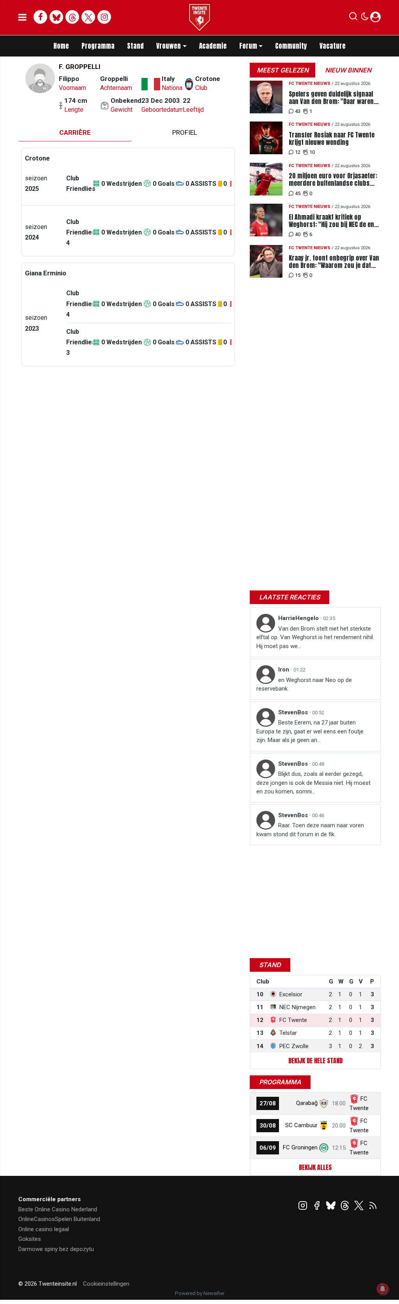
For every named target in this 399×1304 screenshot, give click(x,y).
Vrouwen (168, 46)
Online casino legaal (43, 1229)
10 (312, 152)
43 (297, 111)
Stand (135, 46)
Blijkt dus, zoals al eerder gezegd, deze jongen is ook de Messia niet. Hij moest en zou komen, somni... (313, 782)
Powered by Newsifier (199, 1293)
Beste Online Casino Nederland (57, 1209)
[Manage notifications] (382, 1289)
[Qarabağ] (323, 1103)
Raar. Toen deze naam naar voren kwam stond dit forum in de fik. (310, 830)
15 (297, 275)
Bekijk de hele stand (315, 1060)
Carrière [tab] (75, 132)
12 (297, 152)
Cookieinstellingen (106, 1283)
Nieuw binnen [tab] (348, 70)
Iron (284, 669)
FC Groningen (300, 1147)
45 (297, 193)
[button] (353, 18)
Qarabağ (307, 1103)
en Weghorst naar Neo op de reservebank (304, 685)
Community (291, 46)
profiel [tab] (184, 132)
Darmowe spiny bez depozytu (56, 1249)
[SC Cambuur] (323, 1125)
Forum (248, 46)
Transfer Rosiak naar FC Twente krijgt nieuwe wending (331, 138)
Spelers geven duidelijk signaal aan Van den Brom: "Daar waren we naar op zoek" (331, 97)
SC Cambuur (301, 1125)
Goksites (29, 1238)
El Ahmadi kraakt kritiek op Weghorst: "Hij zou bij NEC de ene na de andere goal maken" (333, 220)
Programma (98, 46)
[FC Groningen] (323, 1147)
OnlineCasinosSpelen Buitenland (59, 1219)
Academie (213, 46)
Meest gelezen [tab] (283, 70)
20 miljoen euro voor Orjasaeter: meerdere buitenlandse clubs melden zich (333, 179)
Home (61, 46)
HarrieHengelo (299, 618)
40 (297, 234)
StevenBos (293, 712)
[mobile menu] (22, 17)
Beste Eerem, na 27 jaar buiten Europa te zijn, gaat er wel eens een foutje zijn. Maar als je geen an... (310, 731)
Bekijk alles (315, 1167)
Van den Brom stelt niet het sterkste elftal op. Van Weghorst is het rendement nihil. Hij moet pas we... (315, 637)
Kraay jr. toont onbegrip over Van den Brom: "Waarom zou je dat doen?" (334, 261)
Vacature (333, 46)
